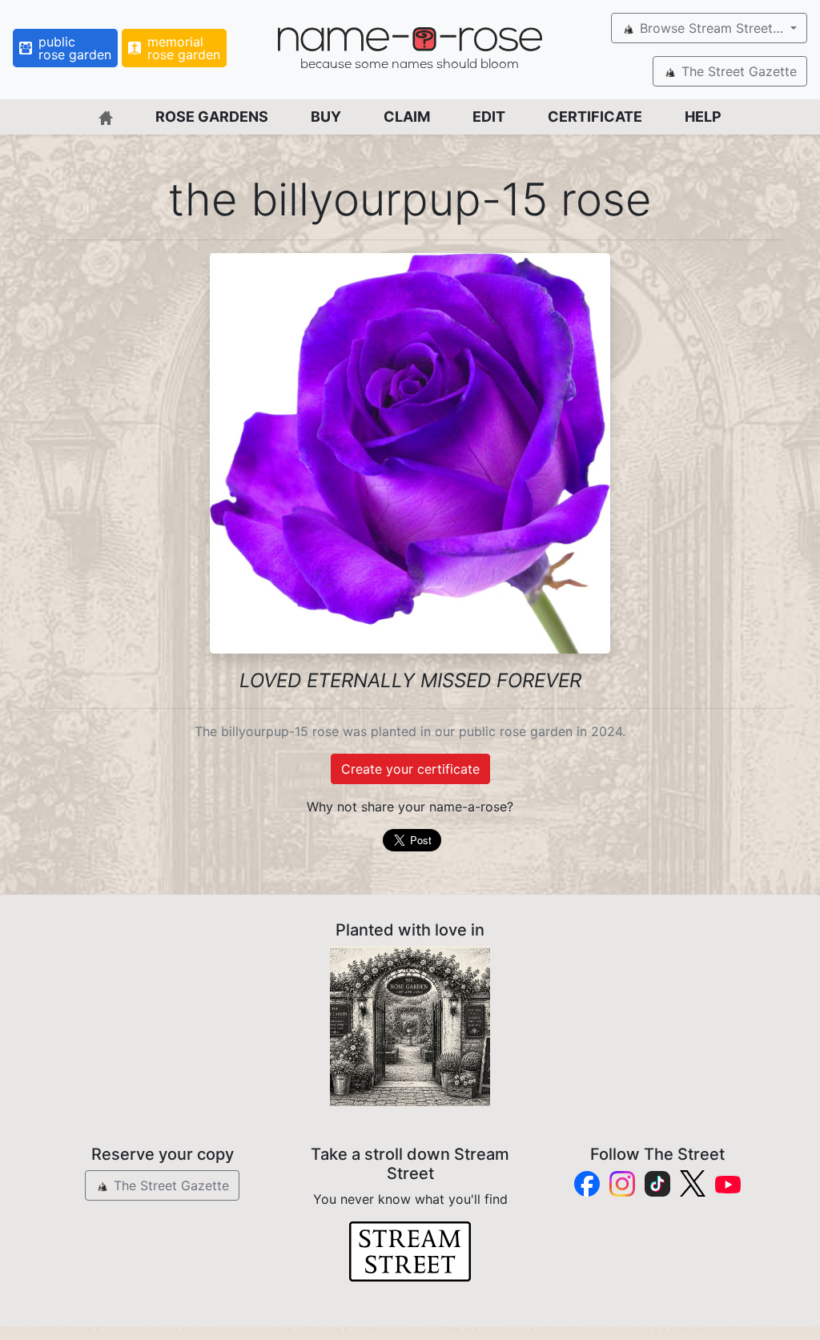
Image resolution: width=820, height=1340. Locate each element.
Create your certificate (410, 769)
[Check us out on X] (692, 1183)
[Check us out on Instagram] (622, 1184)
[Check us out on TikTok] (657, 1184)
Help (703, 116)
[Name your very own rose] (410, 1026)
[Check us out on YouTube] (728, 1183)
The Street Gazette (737, 71)
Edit (488, 116)
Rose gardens (211, 116)
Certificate (595, 116)
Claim (407, 116)
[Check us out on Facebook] (587, 1184)
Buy (326, 116)
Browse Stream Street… (711, 28)
